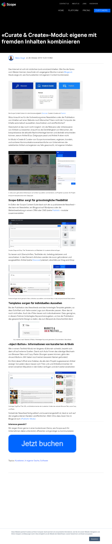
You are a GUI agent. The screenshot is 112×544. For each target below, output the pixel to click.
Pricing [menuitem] (86, 11)
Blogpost (68, 72)
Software (44, 461)
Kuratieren (19, 461)
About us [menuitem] (75, 3)
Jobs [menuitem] (84, 3)
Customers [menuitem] (101, 11)
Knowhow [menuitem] (93, 3)
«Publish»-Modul (28, 419)
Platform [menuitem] (73, 11)
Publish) (55, 210)
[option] (34, 464)
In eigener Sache (32, 461)
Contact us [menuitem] (64, 3)
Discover (44, 113)
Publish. (63, 113)
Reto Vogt (20, 58)
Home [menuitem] (61, 11)
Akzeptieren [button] (94, 539)
